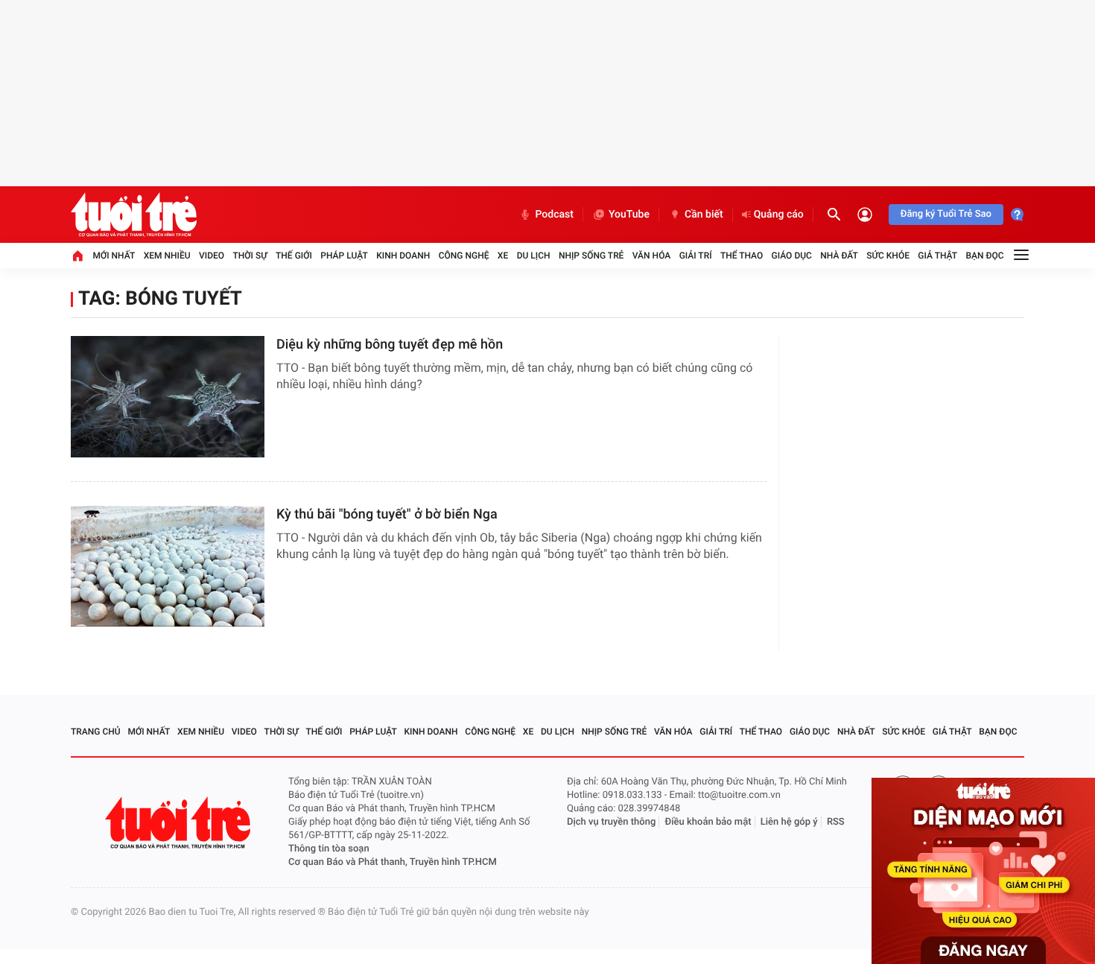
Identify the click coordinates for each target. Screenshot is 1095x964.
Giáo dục (792, 255)
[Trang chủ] (77, 255)
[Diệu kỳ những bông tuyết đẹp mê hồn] (167, 396)
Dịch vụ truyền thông (611, 822)
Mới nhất (113, 255)
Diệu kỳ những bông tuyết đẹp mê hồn (389, 344)
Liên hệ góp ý (789, 822)
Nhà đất (839, 255)
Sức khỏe (888, 255)
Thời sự (249, 255)
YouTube (629, 215)
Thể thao (741, 255)
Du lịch (533, 255)
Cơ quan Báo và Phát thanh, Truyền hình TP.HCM (392, 862)
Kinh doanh (403, 255)
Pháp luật (344, 255)
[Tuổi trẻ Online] (179, 822)
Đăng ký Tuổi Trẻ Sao (946, 214)
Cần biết (704, 215)
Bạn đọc (985, 255)
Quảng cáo (779, 215)
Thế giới (294, 255)
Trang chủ (96, 731)
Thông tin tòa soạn (328, 848)
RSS (836, 822)
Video (211, 255)
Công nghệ (464, 255)
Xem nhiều (167, 255)
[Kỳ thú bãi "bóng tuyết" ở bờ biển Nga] (167, 566)
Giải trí (695, 255)
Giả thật (937, 255)
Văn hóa (651, 255)
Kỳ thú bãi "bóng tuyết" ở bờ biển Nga (387, 514)
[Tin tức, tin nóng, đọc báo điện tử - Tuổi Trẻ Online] (134, 214)
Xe (503, 255)
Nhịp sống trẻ (591, 255)
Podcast (554, 215)
